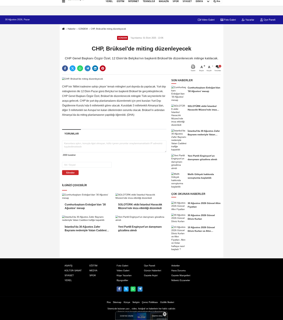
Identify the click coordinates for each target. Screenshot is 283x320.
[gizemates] (140, 288)
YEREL (68, 280)
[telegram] (88, 68)
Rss (109, 302)
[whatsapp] (80, 68)
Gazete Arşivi (151, 275)
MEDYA (93, 270)
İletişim (136, 302)
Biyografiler (122, 280)
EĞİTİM (93, 265)
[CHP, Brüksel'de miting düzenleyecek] (82, 78)
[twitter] (72, 68)
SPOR (92, 275)
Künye (127, 302)
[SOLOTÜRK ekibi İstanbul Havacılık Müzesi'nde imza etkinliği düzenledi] (140, 196)
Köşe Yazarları (124, 275)
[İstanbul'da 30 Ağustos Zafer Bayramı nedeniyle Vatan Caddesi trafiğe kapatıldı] (87, 218)
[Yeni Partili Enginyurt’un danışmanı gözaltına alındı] (140, 218)
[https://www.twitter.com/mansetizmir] (126, 288)
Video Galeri (208, 19)
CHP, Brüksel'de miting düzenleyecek (108, 29)
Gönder (70, 172)
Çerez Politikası (150, 302)
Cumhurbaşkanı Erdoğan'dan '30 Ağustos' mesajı (85, 206)
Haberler (71, 29)
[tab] (71, 133)
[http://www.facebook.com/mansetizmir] (119, 288)
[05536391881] (133, 288)
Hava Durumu (178, 270)
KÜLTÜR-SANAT (73, 270)
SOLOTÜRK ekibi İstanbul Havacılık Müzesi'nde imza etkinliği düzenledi (140, 206)
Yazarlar (249, 19)
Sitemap (117, 302)
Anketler (175, 265)
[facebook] (65, 68)
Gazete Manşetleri (180, 275)
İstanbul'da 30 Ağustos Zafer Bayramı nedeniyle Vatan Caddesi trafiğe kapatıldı (85, 228)
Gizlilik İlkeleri (167, 302)
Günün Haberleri (152, 270)
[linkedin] (95, 68)
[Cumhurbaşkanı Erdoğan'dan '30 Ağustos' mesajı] (87, 196)
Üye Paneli (269, 19)
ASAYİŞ (68, 265)
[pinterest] (103, 68)
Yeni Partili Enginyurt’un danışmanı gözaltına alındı (140, 228)
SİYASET (69, 275)
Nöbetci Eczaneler (180, 280)
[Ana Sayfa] (63, 29)
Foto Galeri (229, 19)
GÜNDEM (83, 29)
